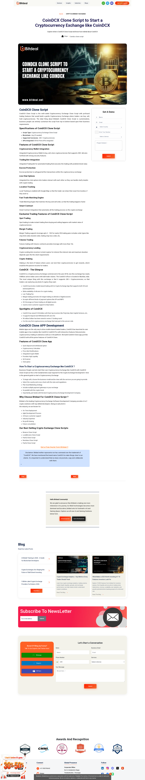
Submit (109, 156)
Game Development (78, 518)
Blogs (86, 3)
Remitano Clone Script (30, 440)
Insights (68, 3)
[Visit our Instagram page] (107, 768)
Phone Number (60, 657)
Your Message (60, 667)
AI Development (65, 518)
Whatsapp (38, 655)
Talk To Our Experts (122, 3)
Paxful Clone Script (29, 438)
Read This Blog (61, 592)
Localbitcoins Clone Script (31, 435)
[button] (96, 132)
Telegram (38, 663)
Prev (23, 476)
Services (59, 3)
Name (57, 648)
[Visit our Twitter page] (117, 768)
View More (36, 590)
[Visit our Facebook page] (102, 774)
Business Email (95, 648)
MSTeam (38, 671)
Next (74, 476)
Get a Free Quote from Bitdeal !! (54, 447)
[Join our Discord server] (112, 768)
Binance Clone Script (30, 432)
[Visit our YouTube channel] (122, 768)
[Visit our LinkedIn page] (102, 768)
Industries (78, 3)
